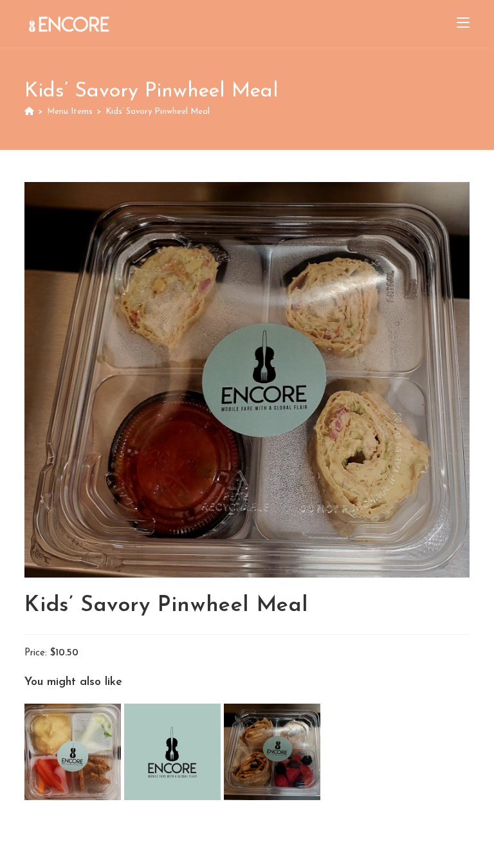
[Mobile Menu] (463, 24)
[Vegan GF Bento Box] (74, 751)
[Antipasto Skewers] (174, 751)
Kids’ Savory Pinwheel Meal (157, 111)
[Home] (29, 111)
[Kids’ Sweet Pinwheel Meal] (272, 751)
